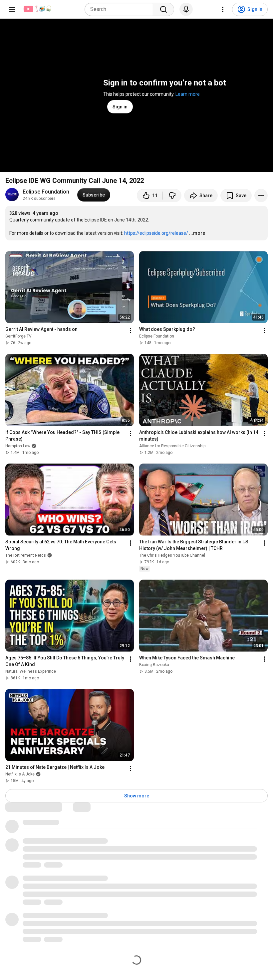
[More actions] (261, 195)
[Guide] (12, 9)
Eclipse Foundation (46, 192)
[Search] (163, 9)
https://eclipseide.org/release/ (156, 233)
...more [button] (197, 233)
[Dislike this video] (172, 195)
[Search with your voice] (186, 9)
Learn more (187, 94)
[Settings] (223, 9)
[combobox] (120, 9)
